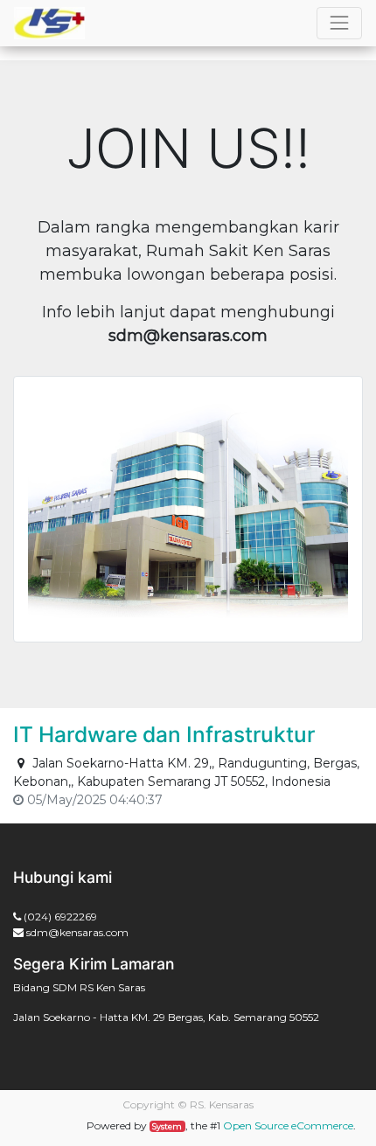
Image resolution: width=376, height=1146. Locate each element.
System (167, 1126)
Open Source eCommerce (288, 1125)
